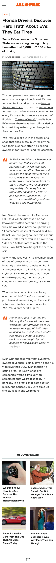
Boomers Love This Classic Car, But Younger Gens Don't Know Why (42, 493)
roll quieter (46, 107)
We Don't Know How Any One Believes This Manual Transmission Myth (13, 494)
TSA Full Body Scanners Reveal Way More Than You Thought (42, 538)
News (6, 14)
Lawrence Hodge (12, 57)
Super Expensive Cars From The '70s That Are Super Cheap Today (13, 538)
